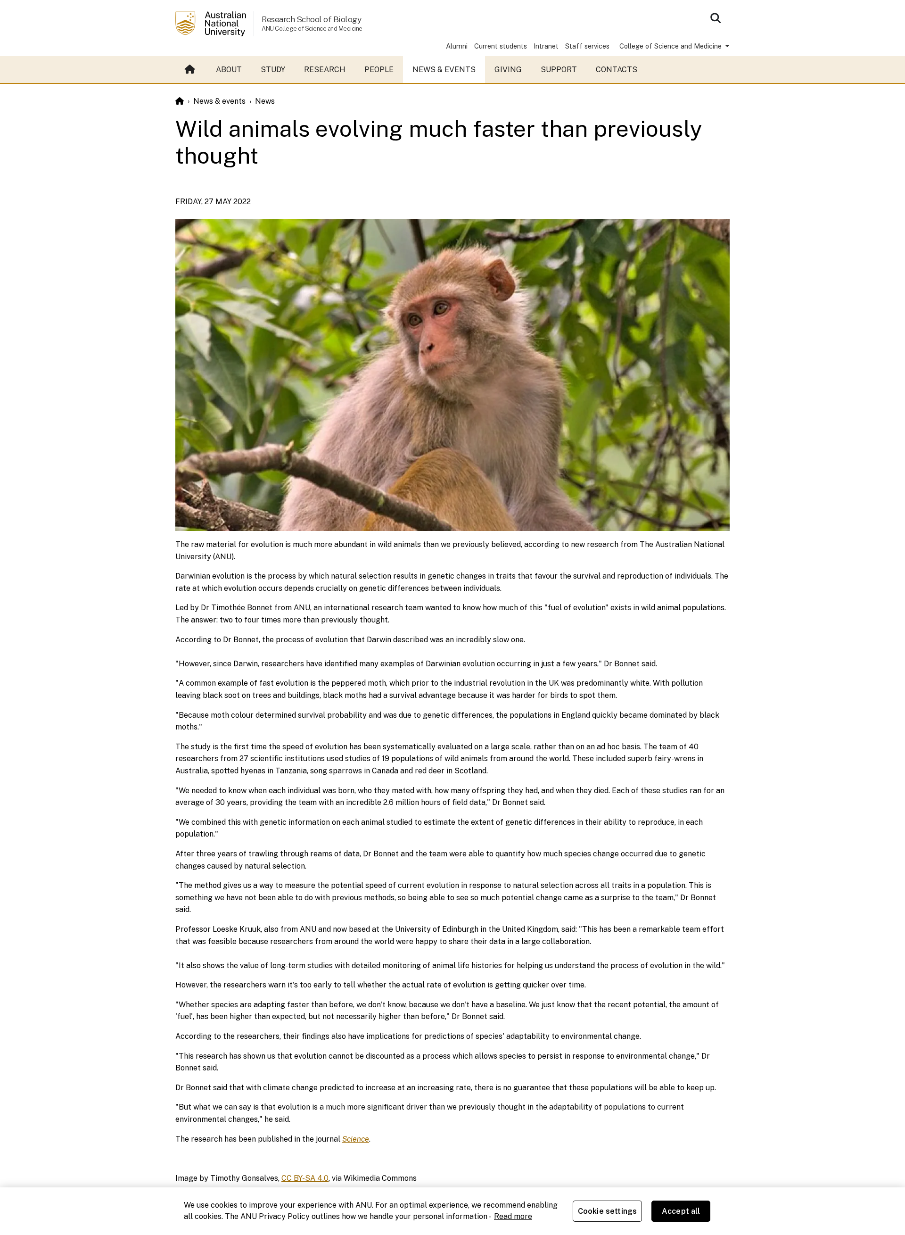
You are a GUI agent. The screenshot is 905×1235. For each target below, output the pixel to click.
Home (190, 69)
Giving (508, 69)
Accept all (681, 1211)
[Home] (179, 101)
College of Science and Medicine (671, 46)
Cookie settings (607, 1211)
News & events (444, 69)
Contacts (616, 69)
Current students (500, 46)
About (229, 69)
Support (559, 69)
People (379, 69)
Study (273, 69)
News (265, 101)
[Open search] (715, 18)
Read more (513, 1216)
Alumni (457, 46)
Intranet (546, 46)
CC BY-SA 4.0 (305, 1178)
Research (325, 69)
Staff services (587, 46)
